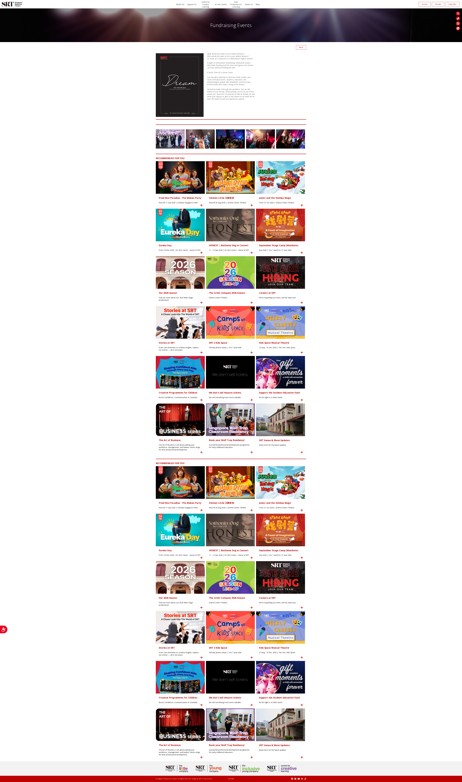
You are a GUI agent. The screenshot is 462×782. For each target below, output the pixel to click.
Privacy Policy (207, 779)
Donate (438, 4)
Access (425, 4)
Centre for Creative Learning (205, 4)
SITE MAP (231, 779)
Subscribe (452, 4)
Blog (257, 4)
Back (301, 47)
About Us (249, 4)
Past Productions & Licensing (236, 4)
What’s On (180, 4)
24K (200, 779)
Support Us (191, 4)
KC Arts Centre (221, 4)
